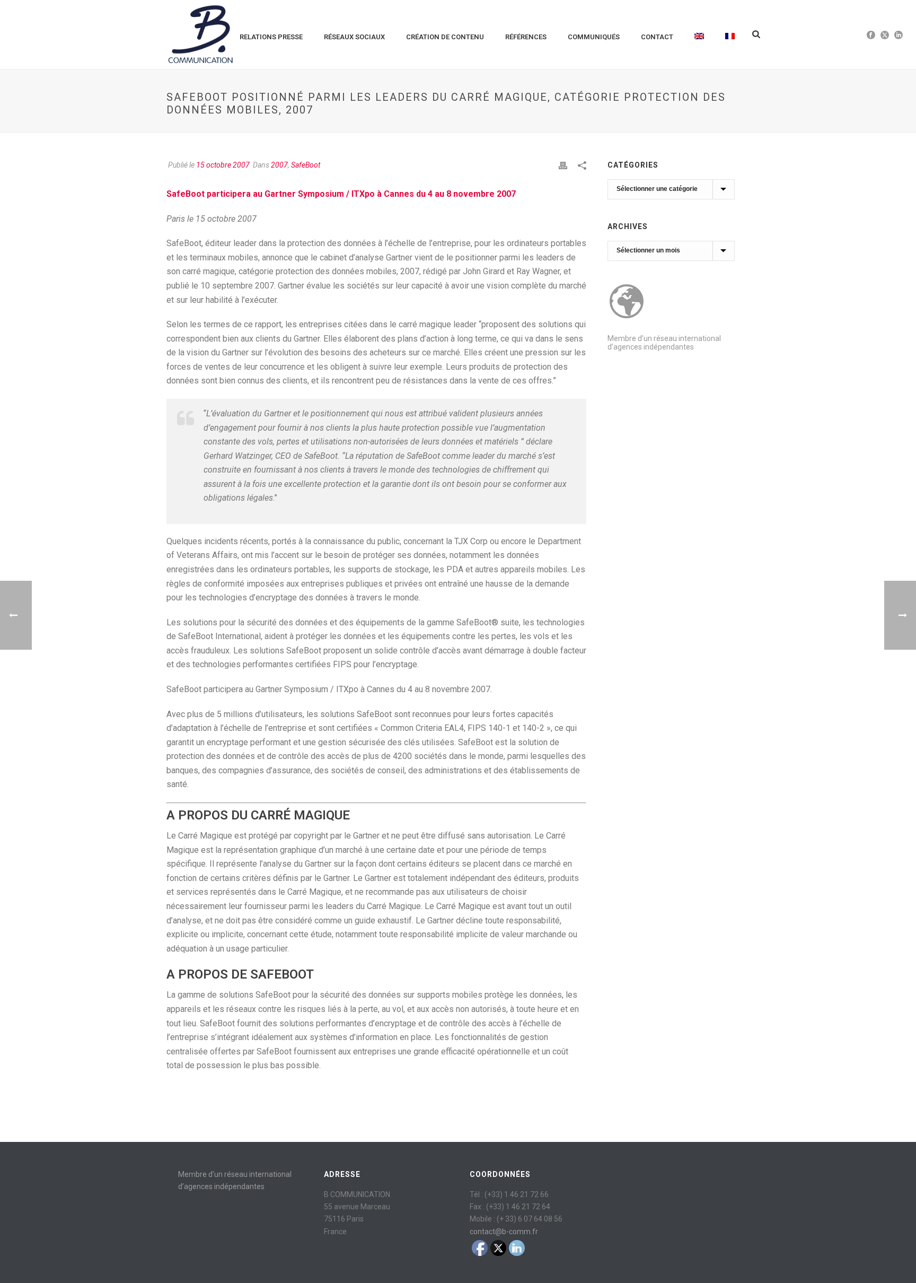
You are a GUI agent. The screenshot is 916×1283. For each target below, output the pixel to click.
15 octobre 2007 (223, 165)
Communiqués (594, 37)
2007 (279, 165)
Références (526, 37)
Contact (657, 37)
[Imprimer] (563, 165)
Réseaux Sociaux (354, 37)
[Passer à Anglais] (699, 34)
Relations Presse (271, 37)
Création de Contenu (445, 37)
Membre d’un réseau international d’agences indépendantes (664, 342)
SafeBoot (305, 165)
